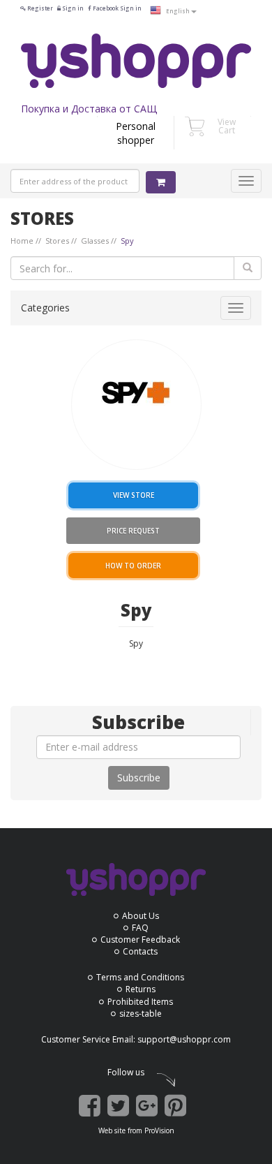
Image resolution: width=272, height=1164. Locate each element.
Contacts (140, 951)
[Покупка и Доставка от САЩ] (136, 61)
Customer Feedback (140, 939)
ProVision (159, 1130)
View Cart (227, 126)
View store (133, 495)
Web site (112, 1130)
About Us (140, 916)
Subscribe (138, 777)
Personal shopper (136, 133)
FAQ (140, 928)
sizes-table (140, 1013)
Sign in (72, 8)
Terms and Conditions (140, 977)
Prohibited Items (140, 1002)
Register (39, 8)
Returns (141, 989)
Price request (133, 531)
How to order (133, 565)
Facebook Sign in (116, 8)
